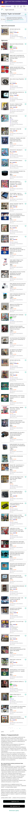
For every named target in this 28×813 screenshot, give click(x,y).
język (13, 730)
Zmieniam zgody (14, 810)
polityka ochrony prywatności (19, 797)
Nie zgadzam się (15, 806)
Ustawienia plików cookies (11, 792)
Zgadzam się (15, 801)
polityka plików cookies (6, 797)
